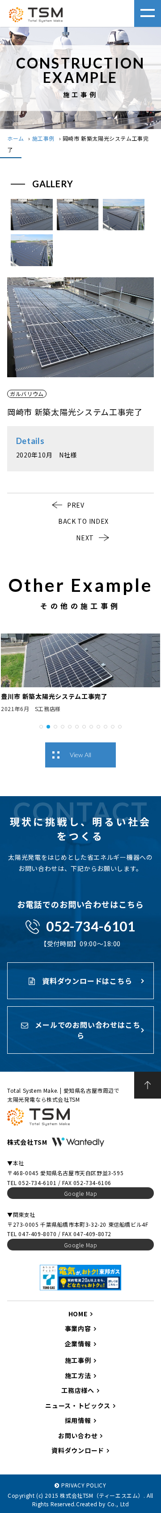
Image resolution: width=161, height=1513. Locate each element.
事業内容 (78, 1328)
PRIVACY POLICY (83, 1485)
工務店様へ (77, 1390)
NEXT (85, 537)
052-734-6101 (90, 926)
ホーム (15, 138)
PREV (76, 504)
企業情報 (78, 1343)
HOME (78, 1313)
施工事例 (43, 138)
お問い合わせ (77, 1435)
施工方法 (78, 1375)
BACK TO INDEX (83, 521)
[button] (41, 726)
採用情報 (78, 1420)
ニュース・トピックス (77, 1405)
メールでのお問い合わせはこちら (86, 1030)
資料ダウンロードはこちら (86, 980)
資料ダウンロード (77, 1450)
